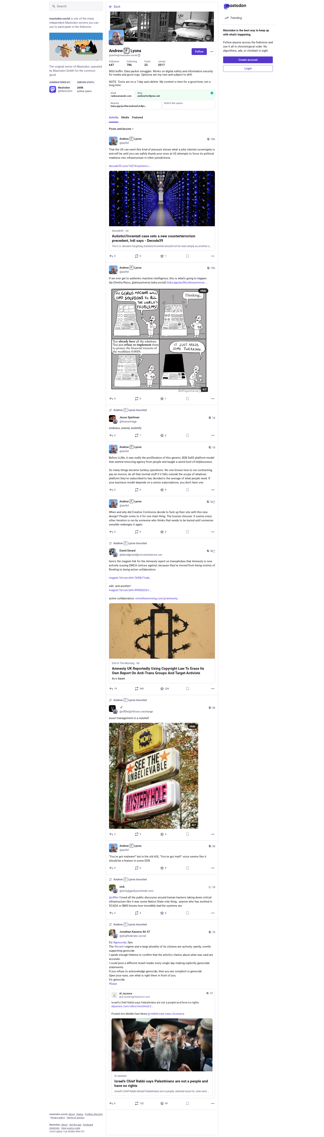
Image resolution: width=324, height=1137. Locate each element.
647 (111, 65)
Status (79, 1114)
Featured (137, 117)
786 (129, 65)
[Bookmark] (187, 256)
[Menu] (211, 51)
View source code (70, 1128)
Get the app (75, 1124)
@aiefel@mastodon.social (123, 55)
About (71, 1114)
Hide (203, 290)
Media (125, 117)
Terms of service (75, 1117)
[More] (213, 256)
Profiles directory (94, 1114)
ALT (204, 389)
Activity (113, 117)
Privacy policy (57, 1117)
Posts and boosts (120, 129)
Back (117, 6)
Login (248, 68)
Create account (248, 60)
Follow (199, 51)
